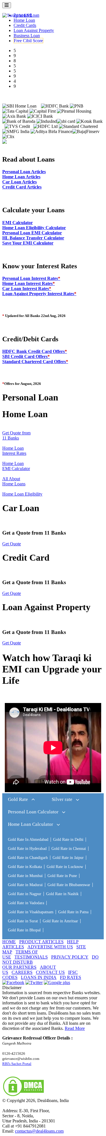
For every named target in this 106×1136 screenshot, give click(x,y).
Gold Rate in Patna (73, 912)
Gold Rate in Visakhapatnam (30, 912)
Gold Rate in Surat (23, 921)
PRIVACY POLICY (69, 957)
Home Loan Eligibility (22, 494)
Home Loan (24, 20)
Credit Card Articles (22, 187)
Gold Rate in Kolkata (25, 867)
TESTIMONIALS (31, 957)
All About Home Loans (13, 481)
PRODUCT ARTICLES (41, 941)
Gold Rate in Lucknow (65, 867)
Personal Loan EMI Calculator (32, 232)
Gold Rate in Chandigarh (28, 858)
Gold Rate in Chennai (68, 848)
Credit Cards (25, 25)
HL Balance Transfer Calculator (33, 237)
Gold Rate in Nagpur (24, 894)
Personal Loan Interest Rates (31, 278)
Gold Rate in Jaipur (68, 858)
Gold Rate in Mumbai (25, 876)
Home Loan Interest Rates (28, 283)
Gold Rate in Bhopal (24, 930)
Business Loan (27, 35)
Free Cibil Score (28, 40)
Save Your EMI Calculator (27, 243)
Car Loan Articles (19, 181)
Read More (75, 1028)
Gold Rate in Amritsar (60, 921)
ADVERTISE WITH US (50, 946)
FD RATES (70, 977)
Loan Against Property (34, 30)
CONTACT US (50, 972)
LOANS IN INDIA (39, 977)
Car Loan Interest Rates (26, 288)
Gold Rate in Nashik (62, 894)
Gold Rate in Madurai (25, 885)
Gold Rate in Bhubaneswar (68, 885)
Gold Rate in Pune (62, 876)
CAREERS (22, 972)
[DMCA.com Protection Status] (23, 1095)
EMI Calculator (17, 222)
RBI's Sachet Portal (16, 1064)
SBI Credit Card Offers (26, 356)
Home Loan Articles (21, 176)
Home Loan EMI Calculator (16, 466)
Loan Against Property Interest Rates (39, 293)
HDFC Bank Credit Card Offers (34, 351)
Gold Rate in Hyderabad (27, 848)
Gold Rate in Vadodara (26, 903)
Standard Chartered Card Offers (35, 361)
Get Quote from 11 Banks (16, 435)
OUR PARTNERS (19, 967)
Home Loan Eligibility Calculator (34, 227)
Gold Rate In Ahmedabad (28, 839)
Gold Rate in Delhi (68, 839)
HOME (9, 941)
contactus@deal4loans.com (39, 1131)
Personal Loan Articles (24, 171)
